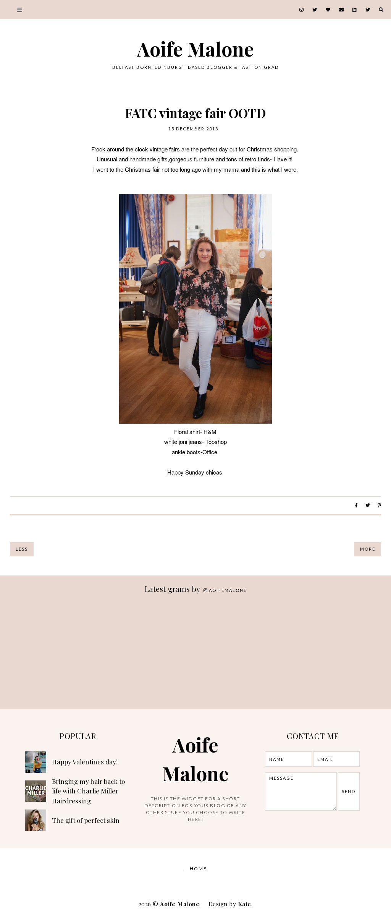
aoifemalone (228, 590)
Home (198, 868)
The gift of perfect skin (86, 820)
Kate (244, 904)
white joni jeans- (184, 441)
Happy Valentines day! (85, 761)
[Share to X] (367, 505)
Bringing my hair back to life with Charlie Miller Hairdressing (88, 791)
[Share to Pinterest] (379, 505)
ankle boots (186, 452)
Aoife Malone (195, 49)
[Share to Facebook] (356, 505)
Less (22, 548)
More (367, 548)
